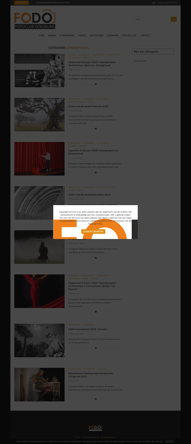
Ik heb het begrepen (93, 231)
